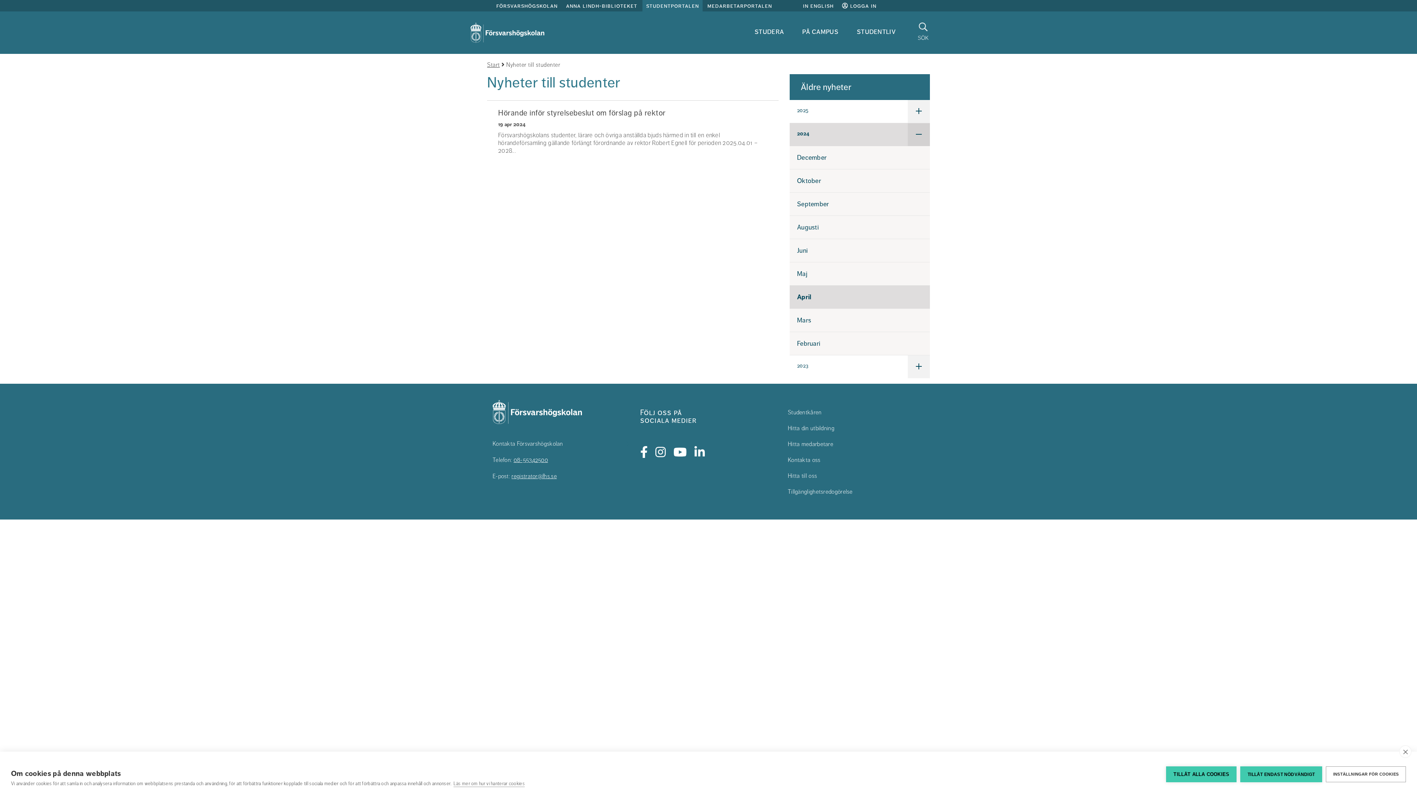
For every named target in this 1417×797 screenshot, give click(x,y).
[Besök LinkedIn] (699, 452)
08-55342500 (531, 460)
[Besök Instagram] (660, 452)
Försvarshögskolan (527, 6)
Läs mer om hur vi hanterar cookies (489, 784)
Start (493, 65)
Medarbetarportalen (739, 6)
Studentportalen (672, 6)
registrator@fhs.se (533, 476)
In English (818, 6)
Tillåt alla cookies (1201, 774)
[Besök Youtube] (680, 452)
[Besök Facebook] (644, 452)
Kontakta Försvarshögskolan (528, 444)
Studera (769, 31)
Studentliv (876, 31)
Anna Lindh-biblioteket (601, 6)
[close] (1405, 751)
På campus (820, 31)
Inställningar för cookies (1366, 774)
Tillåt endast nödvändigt (1281, 774)
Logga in (862, 6)
